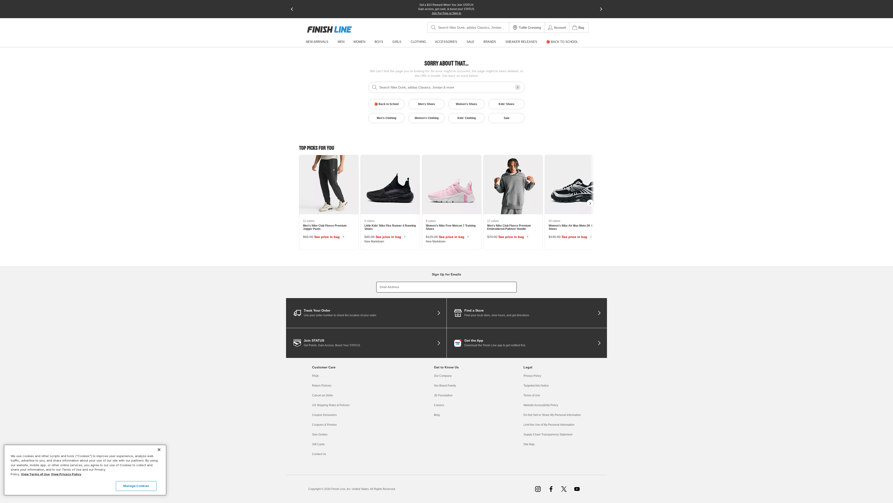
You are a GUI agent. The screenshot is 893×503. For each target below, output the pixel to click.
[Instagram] (538, 489)
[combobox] (468, 27)
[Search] (433, 27)
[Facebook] (551, 489)
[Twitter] (564, 489)
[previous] (292, 9)
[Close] (159, 450)
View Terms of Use (35, 474)
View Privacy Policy (66, 474)
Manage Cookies (136, 486)
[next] (601, 9)
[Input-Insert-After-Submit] (517, 87)
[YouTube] (577, 489)
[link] (329, 29)
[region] (85, 470)
